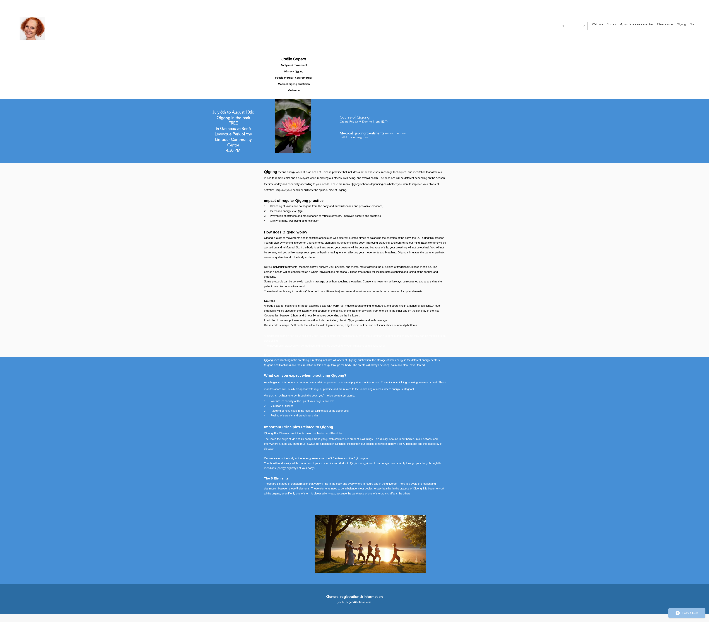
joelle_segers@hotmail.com (354, 602)
